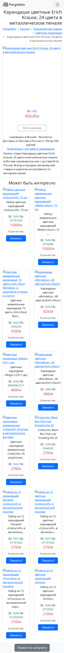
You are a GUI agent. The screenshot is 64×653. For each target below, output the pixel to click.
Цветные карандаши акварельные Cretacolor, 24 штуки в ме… (16, 449)
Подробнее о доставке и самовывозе (31, 149)
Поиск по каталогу (32, 647)
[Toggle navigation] (57, 4)
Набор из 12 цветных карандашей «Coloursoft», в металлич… (48, 524)
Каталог (25, 29)
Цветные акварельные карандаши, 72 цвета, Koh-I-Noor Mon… (16, 308)
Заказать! (16, 238)
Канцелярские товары (48, 29)
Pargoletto (16, 4)
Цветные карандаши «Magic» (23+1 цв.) (16, 371)
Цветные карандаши (49, 33)
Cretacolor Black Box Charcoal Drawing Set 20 (48, 434)
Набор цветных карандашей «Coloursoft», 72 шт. (16, 206)
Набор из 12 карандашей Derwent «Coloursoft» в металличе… (16, 524)
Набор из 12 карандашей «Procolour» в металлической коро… (16, 598)
